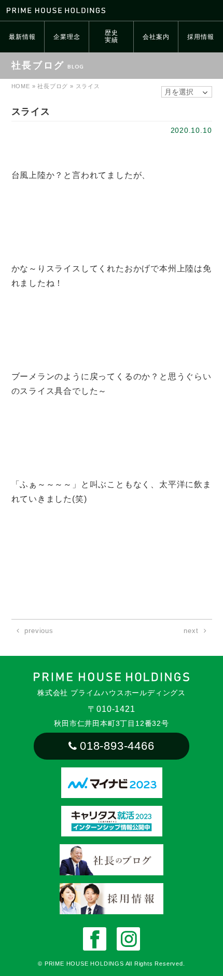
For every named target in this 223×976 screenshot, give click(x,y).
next (191, 631)
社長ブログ (52, 86)
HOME (20, 86)
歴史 (111, 36)
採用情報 (200, 36)
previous (38, 631)
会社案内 (156, 36)
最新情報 (22, 36)
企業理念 (66, 36)
